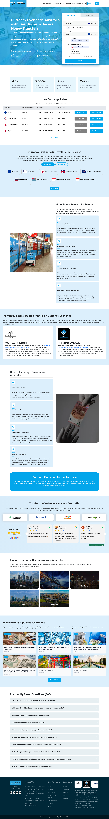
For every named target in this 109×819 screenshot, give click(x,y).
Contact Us (80, 3)
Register (90, 3)
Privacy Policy (29, 804)
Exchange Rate (66, 3)
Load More (54, 137)
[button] (105, 534)
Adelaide (65, 792)
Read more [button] (31, 540)
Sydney (65, 786)
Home (49, 786)
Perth (64, 795)
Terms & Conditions (31, 806)
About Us (74, 3)
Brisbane (65, 798)
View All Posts (54, 679)
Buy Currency (46, 3)
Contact (50, 803)
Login (97, 3)
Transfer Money (56, 3)
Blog (85, 3)
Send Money (80, 112)
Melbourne (66, 789)
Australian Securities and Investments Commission (73, 347)
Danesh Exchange (45, 817)
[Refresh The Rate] (68, 27)
